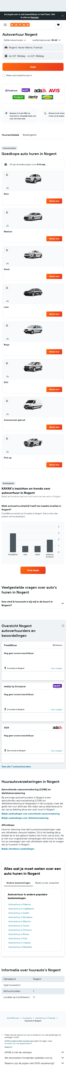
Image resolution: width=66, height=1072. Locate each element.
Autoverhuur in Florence (20, 930)
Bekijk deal (54, 201)
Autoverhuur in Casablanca (21, 908)
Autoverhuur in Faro (17, 938)
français (35, 17)
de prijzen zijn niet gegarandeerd (18, 1043)
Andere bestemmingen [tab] (18, 882)
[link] (33, 570)
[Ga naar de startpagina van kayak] (20, 25)
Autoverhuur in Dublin (18, 913)
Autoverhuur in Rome (18, 934)
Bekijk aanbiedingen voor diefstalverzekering (25, 818)
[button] (62, 15)
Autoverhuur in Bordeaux (20, 917)
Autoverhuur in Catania (19, 942)
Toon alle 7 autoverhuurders (16, 766)
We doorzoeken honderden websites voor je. (29, 1057)
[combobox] (14, 40)
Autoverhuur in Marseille (20, 947)
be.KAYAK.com (13, 1018)
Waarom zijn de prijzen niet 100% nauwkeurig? (29, 1063)
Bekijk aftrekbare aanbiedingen (18, 848)
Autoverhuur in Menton (19, 921)
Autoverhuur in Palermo (19, 904)
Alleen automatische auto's (19, 75)
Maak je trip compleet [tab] (47, 882)
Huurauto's (27, 1018)
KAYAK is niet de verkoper (18, 1052)
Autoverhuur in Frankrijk (45, 1018)
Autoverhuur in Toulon (18, 925)
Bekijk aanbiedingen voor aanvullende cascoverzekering (31, 813)
